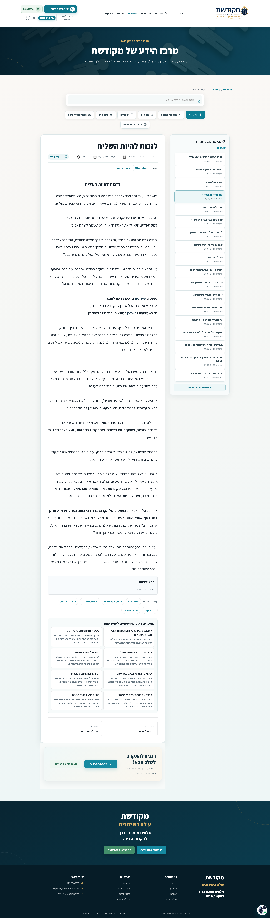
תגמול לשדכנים (124, 899)
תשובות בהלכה (169, 114)
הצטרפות (126, 883)
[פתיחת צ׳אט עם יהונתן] (262, 910)
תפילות (145, 114)
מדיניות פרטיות (110, 913)
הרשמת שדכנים (90, 601)
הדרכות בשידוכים (132, 124)
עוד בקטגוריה (131, 610)
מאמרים (216, 89)
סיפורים (124, 114)
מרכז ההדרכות (68, 601)
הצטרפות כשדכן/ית (66, 764)
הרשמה (174, 883)
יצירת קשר (149, 610)
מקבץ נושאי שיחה (77, 114)
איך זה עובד (172, 888)
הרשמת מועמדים (113, 601)
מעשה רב (103, 114)
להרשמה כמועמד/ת (151, 850)
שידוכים (140, 298)
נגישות (97, 913)
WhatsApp (141, 168)
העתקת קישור (122, 168)
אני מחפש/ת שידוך (100, 764)
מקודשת (227, 89)
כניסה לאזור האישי (67, 18)
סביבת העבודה (124, 888)
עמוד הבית (133, 601)
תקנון (122, 913)
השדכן (131, 312)
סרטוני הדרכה (125, 893)
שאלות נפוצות (171, 899)
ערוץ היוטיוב (28, 18)
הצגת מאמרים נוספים (199, 387)
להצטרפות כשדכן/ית (119, 850)
